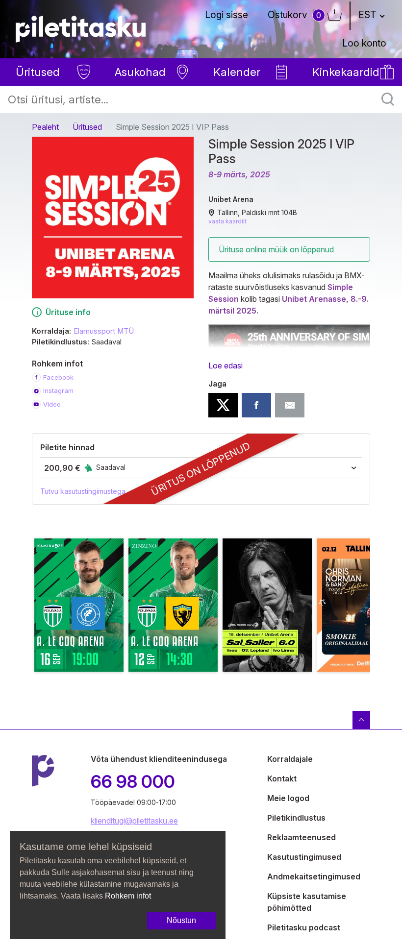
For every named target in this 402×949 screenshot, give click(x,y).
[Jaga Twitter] (223, 405)
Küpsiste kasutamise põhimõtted (306, 902)
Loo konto (364, 43)
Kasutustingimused (304, 857)
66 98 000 (133, 781)
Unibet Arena (230, 199)
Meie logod (288, 798)
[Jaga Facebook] (256, 405)
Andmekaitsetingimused (313, 876)
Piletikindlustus (296, 818)
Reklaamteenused (301, 837)
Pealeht (45, 127)
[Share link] (289, 405)
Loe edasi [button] (225, 365)
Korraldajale (290, 759)
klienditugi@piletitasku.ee (134, 821)
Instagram (58, 390)
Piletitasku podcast (303, 927)
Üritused (87, 127)
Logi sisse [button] (226, 15)
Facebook (58, 377)
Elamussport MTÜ (104, 331)
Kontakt (282, 778)
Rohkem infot (128, 896)
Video (52, 404)
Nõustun (181, 920)
